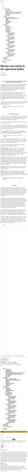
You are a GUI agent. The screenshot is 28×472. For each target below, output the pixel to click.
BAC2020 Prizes (11, 54)
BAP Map (5, 16)
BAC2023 (7, 40)
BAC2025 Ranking (11, 32)
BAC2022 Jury (11, 47)
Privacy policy (19, 364)
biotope (7, 355)
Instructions (8, 26)
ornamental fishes (5, 357)
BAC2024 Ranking (11, 37)
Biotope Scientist (9, 11)
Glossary (7, 23)
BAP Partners (8, 14)
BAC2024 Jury (11, 39)
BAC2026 (5, 24)
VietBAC (7, 56)
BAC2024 (7, 36)
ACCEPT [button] (3, 443)
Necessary (4, 463)
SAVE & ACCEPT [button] (5, 470)
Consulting (8, 15)
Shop (4, 61)
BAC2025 (7, 31)
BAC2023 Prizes (11, 42)
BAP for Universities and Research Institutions (14, 12)
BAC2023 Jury (11, 43)
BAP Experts (8, 370)
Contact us (5, 62)
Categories (8, 28)
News (3, 73)
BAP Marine (5, 57)
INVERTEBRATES (9, 21)
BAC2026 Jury (8, 29)
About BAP (8, 8)
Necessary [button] (3, 462)
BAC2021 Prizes (11, 50)
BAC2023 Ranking (11, 41)
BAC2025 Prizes (11, 33)
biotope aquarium (12, 355)
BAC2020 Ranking (11, 53)
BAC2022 (7, 44)
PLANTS (7, 20)
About (4, 7)
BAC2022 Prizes (11, 46)
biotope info (12, 356)
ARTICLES (8, 22)
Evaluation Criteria (9, 27)
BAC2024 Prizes (11, 38)
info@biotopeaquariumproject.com (8, 364)
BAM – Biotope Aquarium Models (12, 18)
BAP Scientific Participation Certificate (13, 13)
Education (5, 58)
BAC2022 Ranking (11, 45)
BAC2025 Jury (11, 34)
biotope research (18, 356)
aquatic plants (3, 355)
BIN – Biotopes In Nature (10, 17)
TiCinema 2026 (8, 59)
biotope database (6, 356)
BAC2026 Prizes (9, 30)
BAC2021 (7, 48)
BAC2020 (7, 52)
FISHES (7, 19)
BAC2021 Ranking (11, 49)
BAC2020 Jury (11, 55)
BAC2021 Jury (11, 51)
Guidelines (8, 25)
